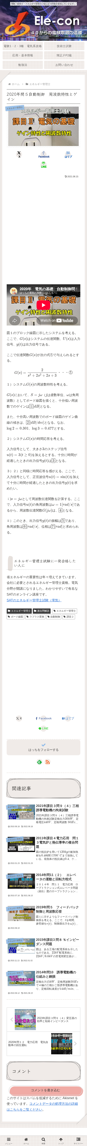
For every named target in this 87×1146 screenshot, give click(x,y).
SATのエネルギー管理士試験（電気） (34, 600)
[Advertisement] (43, 224)
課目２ (70, 616)
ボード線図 (17, 616)
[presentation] (23, 339)
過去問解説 (43, 610)
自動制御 (55, 616)
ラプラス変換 (37, 616)
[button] (78, 751)
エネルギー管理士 (21, 610)
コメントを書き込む (45, 1090)
